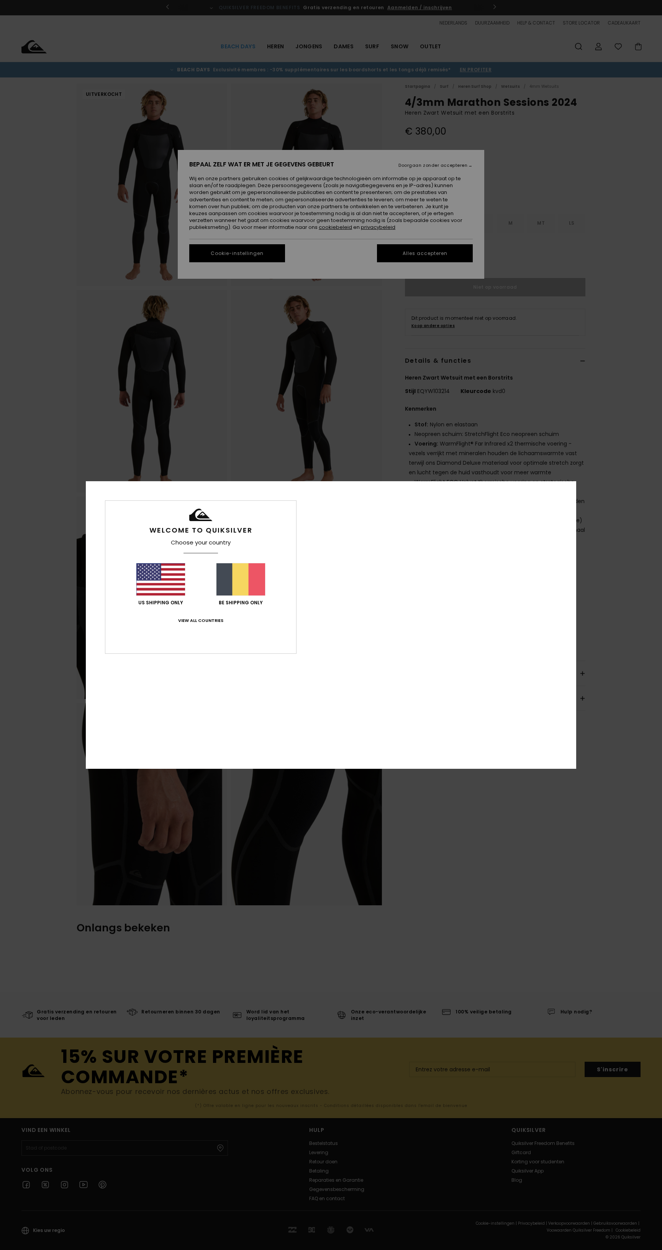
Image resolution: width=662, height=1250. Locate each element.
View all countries (200, 620)
